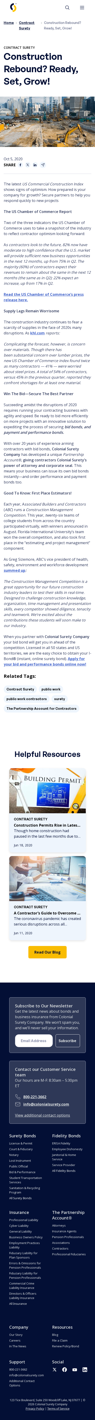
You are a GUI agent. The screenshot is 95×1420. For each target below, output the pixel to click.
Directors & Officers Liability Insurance (22, 1295)
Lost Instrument (20, 1160)
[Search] (70, 7)
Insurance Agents (64, 1231)
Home (9, 23)
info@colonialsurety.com (46, 1104)
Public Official (18, 1166)
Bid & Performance (22, 1172)
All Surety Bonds (20, 1198)
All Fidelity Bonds (63, 1171)
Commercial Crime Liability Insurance (21, 1285)
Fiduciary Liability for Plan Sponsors (23, 1255)
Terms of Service (58, 1408)
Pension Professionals (68, 1237)
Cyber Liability (19, 1226)
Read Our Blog (47, 952)
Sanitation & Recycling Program (24, 1190)
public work (51, 689)
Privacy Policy (35, 1408)
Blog (55, 1335)
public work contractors (26, 699)
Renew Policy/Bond (65, 1346)
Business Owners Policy (26, 1237)
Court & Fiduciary (21, 1149)
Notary (14, 1155)
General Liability (20, 1231)
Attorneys (59, 1225)
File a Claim (60, 1340)
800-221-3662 (34, 1096)
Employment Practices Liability (24, 1245)
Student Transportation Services (25, 1180)
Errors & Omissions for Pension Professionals (25, 1265)
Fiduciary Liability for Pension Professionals (25, 1275)
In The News (17, 1346)
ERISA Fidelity (61, 1143)
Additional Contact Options (22, 1383)
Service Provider (63, 1165)
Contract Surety (19, 47)
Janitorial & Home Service (64, 1157)
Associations (61, 1243)
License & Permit (20, 1143)
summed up (14, 570)
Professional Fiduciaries (69, 1254)
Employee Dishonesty (67, 1149)
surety (59, 699)
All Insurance (18, 1304)
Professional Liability (23, 1220)
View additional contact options (42, 1115)
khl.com (37, 333)
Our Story (16, 1335)
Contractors (60, 1248)
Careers (15, 1340)
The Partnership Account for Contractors (41, 708)
